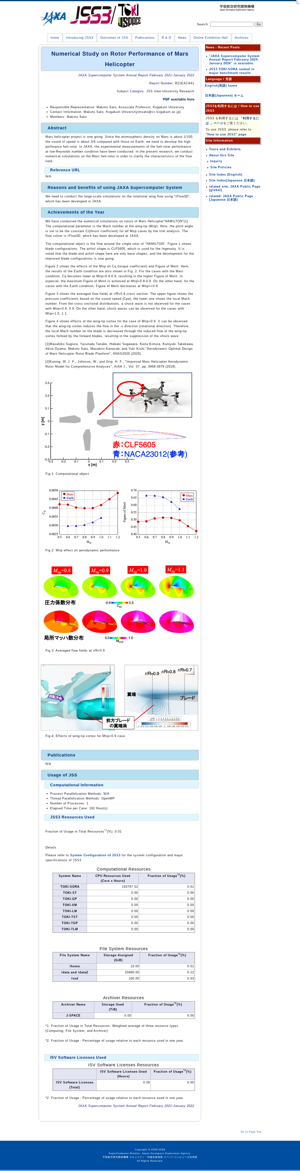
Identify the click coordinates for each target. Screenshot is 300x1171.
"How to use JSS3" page (226, 134)
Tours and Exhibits (225, 149)
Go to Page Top (251, 1131)
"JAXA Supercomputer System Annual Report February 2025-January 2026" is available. (234, 59)
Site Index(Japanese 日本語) (232, 180)
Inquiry (216, 161)
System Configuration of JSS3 (95, 855)
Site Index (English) (225, 174)
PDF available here (178, 99)
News (182, 37)
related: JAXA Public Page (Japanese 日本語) (231, 198)
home (55, 37)
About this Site (221, 155)
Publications (145, 37)
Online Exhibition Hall (211, 37)
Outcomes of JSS (114, 37)
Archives (242, 37)
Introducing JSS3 (79, 37)
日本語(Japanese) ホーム (224, 95)
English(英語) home (221, 85)
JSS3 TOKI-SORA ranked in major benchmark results (232, 71)
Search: (203, 24)
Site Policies (221, 167)
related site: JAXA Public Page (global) (234, 188)
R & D (166, 37)
